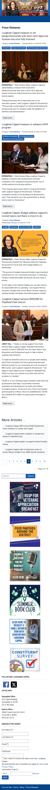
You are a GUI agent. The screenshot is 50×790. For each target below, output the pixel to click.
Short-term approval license (37, 48)
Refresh (36, 773)
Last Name (6, 737)
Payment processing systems (13, 139)
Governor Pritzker (26, 227)
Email (4, 744)
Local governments (26, 136)
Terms (41, 764)
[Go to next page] (3, 465)
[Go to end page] (6, 465)
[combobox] (14, 476)
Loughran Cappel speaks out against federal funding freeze (25, 443)
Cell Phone (6, 751)
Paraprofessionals (18, 48)
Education (6, 48)
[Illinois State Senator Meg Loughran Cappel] (25, 7)
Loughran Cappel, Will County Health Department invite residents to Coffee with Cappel (23, 427)
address (37, 227)
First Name (6, 730)
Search (31, 476)
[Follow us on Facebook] (6, 683)
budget (5, 227)
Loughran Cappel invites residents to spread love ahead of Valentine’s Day (23, 435)
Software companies (10, 136)
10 (44, 461)
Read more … (8, 118)
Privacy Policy (7, 767)
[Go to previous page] (6, 460)
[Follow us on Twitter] (14, 683)
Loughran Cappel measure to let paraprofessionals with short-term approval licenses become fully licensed (25, 36)
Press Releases (14, 43)
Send (5, 777)
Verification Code (9, 769)
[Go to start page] (3, 460)
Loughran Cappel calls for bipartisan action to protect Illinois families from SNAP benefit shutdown (24, 450)
